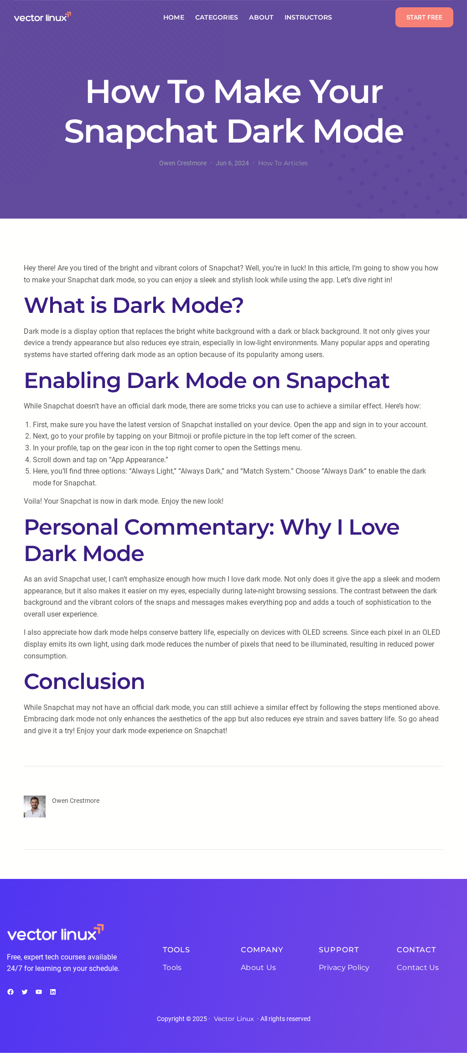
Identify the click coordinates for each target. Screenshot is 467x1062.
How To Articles (283, 163)
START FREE (424, 17)
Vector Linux (234, 1019)
